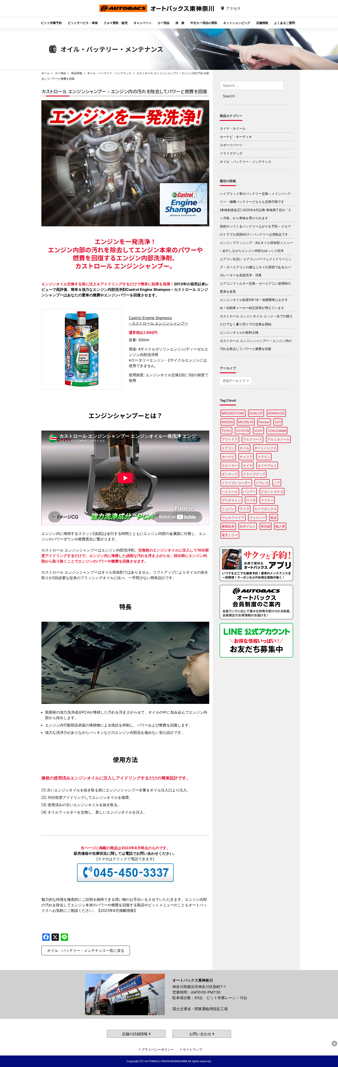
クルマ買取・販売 (116, 23)
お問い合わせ (200, 1034)
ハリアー (249, 491)
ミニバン (228, 509)
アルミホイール (278, 439)
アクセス (233, 8)
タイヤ (247, 465)
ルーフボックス (265, 509)
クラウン (264, 457)
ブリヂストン (231, 500)
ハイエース (230, 491)
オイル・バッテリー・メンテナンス (109, 73)
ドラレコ (262, 483)
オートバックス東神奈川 (156, 12)
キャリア (246, 457)
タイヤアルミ (267, 465)
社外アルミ (248, 526)
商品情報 (76, 73)
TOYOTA (242, 431)
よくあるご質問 (284, 23)
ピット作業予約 (51, 23)
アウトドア (230, 439)
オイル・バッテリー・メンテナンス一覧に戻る (85, 950)
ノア (277, 483)
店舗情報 (262, 23)
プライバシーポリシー (158, 1049)
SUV (278, 422)
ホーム (45, 73)
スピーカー (230, 465)
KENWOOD (276, 413)
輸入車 (280, 526)
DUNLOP (256, 413)
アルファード (252, 439)
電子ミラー (230, 535)
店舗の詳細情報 (135, 1034)
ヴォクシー (257, 517)
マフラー (267, 500)
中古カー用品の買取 (203, 23)
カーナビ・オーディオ (236, 137)
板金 (273, 517)
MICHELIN (245, 422)
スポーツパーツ (231, 145)
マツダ (251, 500)
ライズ (244, 509)
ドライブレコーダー (236, 483)
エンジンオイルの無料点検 (239, 332)
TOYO (226, 431)
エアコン (228, 448)
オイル (244, 448)
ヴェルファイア (233, 517)
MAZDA (227, 422)
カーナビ (228, 457)
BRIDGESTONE (233, 413)
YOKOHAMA (277, 431)
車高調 (265, 526)
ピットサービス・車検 (83, 23)
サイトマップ (192, 1049)
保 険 (179, 23)
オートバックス (265, 448)
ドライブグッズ (231, 153)
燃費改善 (228, 526)
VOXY (258, 431)
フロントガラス (272, 491)
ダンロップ (230, 474)
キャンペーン (143, 23)
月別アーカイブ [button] (234, 381)
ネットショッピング (236, 23)
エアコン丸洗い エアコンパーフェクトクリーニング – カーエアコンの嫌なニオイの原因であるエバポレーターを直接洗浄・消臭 (256, 267)
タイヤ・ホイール (233, 128)
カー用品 (163, 23)
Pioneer (264, 422)
